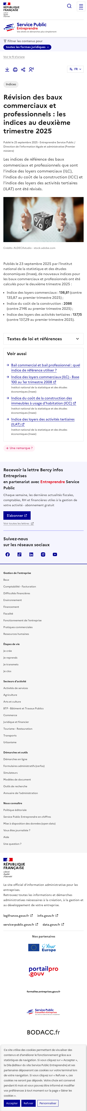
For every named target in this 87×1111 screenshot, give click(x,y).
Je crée (7, 651)
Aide (6, 837)
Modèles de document (17, 780)
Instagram (43, 554)
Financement (11, 607)
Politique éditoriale (15, 810)
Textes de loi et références (34, 339)
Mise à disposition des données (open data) (29, 824)
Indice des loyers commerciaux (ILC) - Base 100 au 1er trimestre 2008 (45, 379)
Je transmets (10, 664)
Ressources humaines (16, 634)
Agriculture (10, 695)
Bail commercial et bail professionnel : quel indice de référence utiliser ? (45, 368)
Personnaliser (47, 1103)
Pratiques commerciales (18, 627)
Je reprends (10, 658)
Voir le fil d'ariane (14, 57)
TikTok (19, 554)
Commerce (10, 715)
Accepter (12, 1103)
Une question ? (12, 844)
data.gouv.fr (51, 924)
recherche (69, 6)
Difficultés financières (16, 593)
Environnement (12, 600)
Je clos (7, 671)
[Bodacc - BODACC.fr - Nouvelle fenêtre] (43, 1032)
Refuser (28, 1103)
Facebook (7, 554)
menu (81, 9)
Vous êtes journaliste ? (16, 830)
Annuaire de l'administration (20, 793)
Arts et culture (12, 702)
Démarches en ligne (15, 759)
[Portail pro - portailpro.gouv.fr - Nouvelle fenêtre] (43, 971)
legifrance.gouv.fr (16, 916)
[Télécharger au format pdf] (7, 69)
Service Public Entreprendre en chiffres (27, 817)
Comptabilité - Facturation (19, 587)
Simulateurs (10, 773)
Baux (6, 580)
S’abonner (15, 515)
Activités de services (15, 688)
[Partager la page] (23, 69)
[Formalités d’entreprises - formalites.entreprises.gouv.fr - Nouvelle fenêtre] (43, 991)
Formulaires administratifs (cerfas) (24, 766)
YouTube (55, 554)
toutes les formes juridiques (25, 47)
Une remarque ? (21, 448)
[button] (31, 69)
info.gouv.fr (45, 916)
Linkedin (31, 554)
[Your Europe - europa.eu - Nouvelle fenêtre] (43, 947)
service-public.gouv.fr (18, 924)
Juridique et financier (16, 722)
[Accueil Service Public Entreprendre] (30, 31)
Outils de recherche (15, 786)
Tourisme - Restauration (17, 729)
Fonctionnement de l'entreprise (22, 620)
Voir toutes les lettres (16, 523)
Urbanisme (9, 742)
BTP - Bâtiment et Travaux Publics (23, 708)
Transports (9, 735)
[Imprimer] (15, 69)
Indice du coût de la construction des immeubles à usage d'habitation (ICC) (41, 401)
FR (76, 69)
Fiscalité (8, 614)
